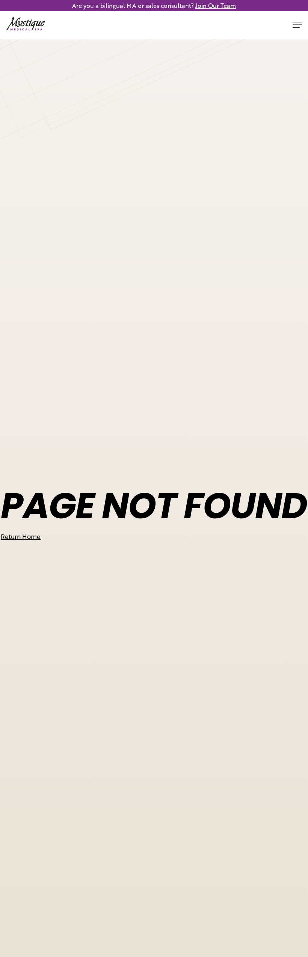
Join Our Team (215, 5)
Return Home (21, 536)
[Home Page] (25, 25)
